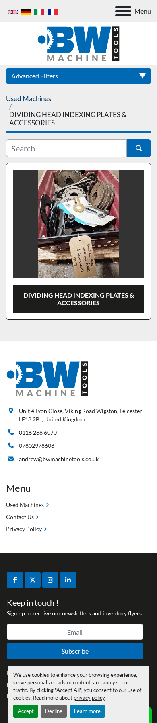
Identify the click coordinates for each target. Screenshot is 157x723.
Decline (53, 711)
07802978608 (36, 445)
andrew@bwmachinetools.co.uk (59, 458)
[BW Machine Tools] (47, 378)
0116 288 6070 (38, 432)
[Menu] (123, 11)
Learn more (87, 711)
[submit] (139, 148)
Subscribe (75, 651)
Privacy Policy (24, 528)
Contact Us (20, 516)
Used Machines (25, 504)
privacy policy (89, 697)
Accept (26, 711)
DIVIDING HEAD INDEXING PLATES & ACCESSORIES (78, 298)
